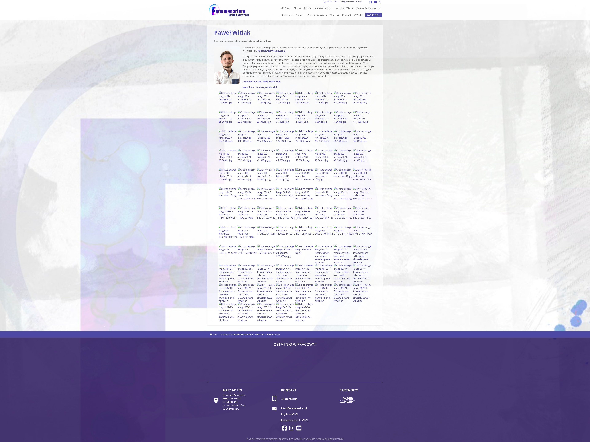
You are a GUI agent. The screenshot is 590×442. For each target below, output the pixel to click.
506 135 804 (331, 1)
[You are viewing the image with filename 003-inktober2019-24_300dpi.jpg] (247, 177)
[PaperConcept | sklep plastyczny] (357, 400)
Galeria (286, 15)
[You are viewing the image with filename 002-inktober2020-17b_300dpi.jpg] (247, 139)
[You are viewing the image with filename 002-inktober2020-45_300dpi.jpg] (304, 158)
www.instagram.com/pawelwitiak (262, 81)
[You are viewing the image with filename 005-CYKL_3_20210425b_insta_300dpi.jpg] (247, 254)
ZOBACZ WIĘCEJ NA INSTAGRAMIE (295, 363)
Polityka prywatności (291, 420)
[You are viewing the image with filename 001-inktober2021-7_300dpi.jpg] (343, 119)
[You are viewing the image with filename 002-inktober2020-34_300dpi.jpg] (362, 139)
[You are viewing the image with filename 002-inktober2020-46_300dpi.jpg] (324, 158)
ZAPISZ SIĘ (372, 15)
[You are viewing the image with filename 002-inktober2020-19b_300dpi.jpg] (266, 139)
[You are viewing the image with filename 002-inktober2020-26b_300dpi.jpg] (304, 139)
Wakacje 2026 (343, 8)
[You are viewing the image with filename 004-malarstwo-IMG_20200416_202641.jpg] (343, 215)
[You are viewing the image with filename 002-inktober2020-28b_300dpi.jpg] (324, 139)
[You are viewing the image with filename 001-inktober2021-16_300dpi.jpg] (285, 100)
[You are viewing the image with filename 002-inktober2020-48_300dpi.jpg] (343, 158)
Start (288, 8)
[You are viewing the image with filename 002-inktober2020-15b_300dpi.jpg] (228, 139)
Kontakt (346, 15)
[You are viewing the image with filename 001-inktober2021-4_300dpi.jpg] (304, 119)
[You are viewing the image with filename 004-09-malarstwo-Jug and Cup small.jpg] (304, 196)
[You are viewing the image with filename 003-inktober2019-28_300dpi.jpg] (266, 177)
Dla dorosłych (301, 8)
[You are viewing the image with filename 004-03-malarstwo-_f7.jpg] (343, 177)
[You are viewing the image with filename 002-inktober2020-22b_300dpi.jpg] (285, 139)
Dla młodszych (322, 8)
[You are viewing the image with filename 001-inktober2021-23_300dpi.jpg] (266, 119)
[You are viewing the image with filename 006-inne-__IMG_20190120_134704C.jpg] (266, 254)
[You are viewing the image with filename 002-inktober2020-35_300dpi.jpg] (228, 158)
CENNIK (358, 15)
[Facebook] (370, 2)
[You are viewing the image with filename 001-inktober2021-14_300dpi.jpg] (266, 100)
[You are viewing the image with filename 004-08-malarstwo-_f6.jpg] (285, 196)
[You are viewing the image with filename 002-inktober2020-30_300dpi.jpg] (343, 139)
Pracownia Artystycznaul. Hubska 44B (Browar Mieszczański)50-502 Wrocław (234, 402)
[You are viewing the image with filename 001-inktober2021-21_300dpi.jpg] (228, 119)
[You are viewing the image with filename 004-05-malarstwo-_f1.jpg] (228, 196)
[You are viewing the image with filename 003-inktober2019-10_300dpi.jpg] (362, 158)
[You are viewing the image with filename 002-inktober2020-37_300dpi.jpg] (247, 158)
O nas (299, 15)
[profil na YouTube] (299, 429)
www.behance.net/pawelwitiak (260, 87)
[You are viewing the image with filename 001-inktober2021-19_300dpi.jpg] (343, 100)
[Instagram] (380, 2)
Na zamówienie (316, 15)
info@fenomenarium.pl (351, 1)
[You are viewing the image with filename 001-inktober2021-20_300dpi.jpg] (362, 100)
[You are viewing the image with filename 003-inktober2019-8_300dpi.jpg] (285, 177)
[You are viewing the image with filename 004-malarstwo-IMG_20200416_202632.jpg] (324, 215)
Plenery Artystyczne (367, 8)
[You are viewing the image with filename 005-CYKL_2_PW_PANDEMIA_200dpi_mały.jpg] (343, 235)
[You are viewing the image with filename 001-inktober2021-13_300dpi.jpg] (247, 100)
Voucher (334, 15)
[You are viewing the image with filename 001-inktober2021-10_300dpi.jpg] (228, 100)
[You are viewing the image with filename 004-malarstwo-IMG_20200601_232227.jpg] (228, 235)
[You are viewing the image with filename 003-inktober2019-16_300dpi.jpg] (228, 177)
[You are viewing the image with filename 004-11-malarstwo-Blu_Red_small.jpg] (343, 196)
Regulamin (286, 414)
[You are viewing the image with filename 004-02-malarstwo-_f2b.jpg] (324, 177)
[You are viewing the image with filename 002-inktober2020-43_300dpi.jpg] (266, 158)
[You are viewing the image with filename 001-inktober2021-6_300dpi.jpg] (324, 119)
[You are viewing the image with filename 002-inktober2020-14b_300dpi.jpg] (362, 119)
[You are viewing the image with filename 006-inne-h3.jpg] (304, 254)
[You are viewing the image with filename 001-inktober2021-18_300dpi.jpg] (324, 100)
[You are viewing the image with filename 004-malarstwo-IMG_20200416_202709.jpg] (362, 215)
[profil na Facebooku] (284, 429)
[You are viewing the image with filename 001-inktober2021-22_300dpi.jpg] (247, 119)
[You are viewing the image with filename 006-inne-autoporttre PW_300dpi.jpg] (285, 254)
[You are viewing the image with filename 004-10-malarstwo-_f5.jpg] (324, 196)
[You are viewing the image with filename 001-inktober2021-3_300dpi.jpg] (285, 119)
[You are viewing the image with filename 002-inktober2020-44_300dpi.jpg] (285, 158)
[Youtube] (375, 2)
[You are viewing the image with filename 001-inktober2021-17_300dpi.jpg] (304, 100)
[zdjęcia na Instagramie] (291, 429)
